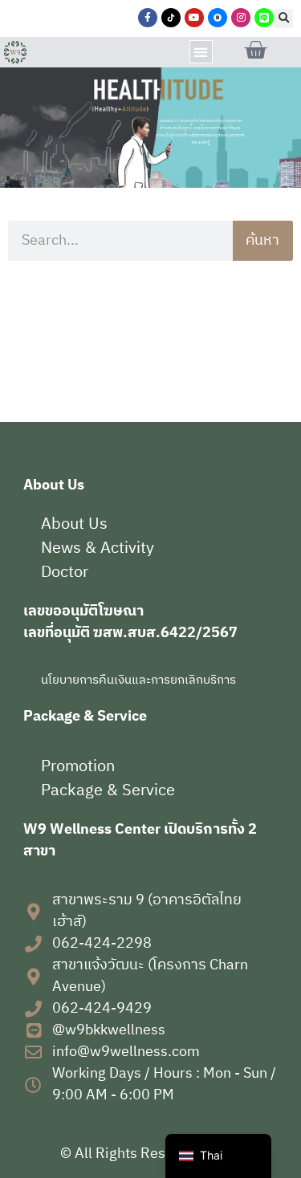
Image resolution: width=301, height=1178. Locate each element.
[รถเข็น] (255, 51)
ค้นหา (262, 241)
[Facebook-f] (147, 17)
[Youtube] (194, 17)
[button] (283, 18)
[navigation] (218, 1156)
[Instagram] (240, 17)
